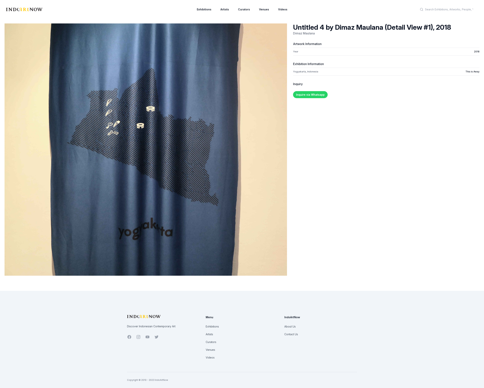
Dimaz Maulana (304, 33)
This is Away (472, 71)
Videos (282, 9)
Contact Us (291, 334)
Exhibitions (204, 9)
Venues (264, 9)
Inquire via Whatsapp (310, 94)
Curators (244, 9)
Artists (224, 9)
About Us (290, 326)
